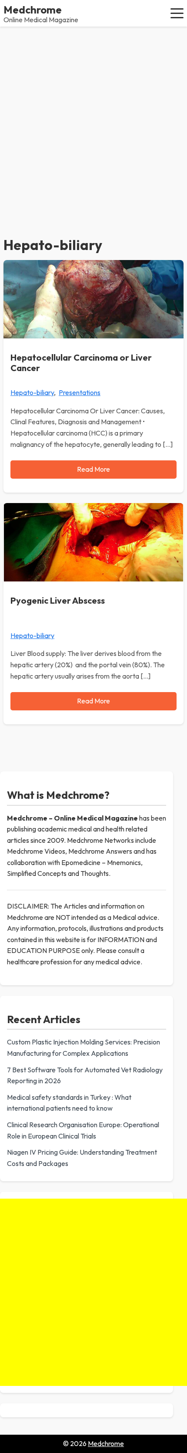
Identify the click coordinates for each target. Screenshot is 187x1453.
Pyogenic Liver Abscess (57, 600)
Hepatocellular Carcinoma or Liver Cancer (81, 362)
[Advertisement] (93, 124)
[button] (177, 13)
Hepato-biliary (32, 392)
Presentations (79, 392)
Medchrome (32, 9)
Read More (93, 469)
